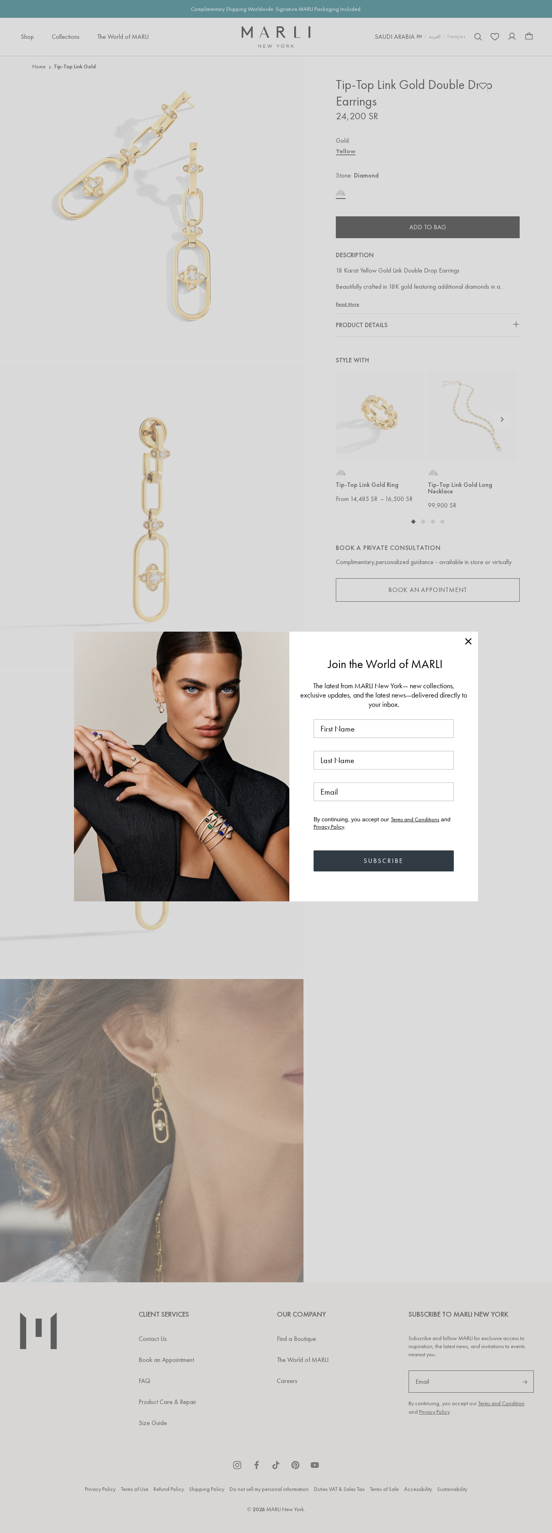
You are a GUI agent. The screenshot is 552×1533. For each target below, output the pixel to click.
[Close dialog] (468, 641)
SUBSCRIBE (384, 860)
